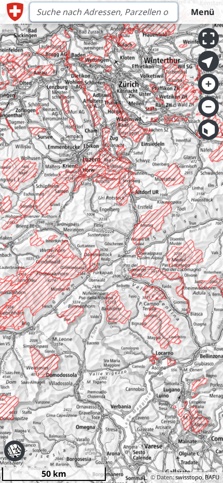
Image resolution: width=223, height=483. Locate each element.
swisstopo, (189, 477)
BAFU (212, 477)
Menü (202, 12)
